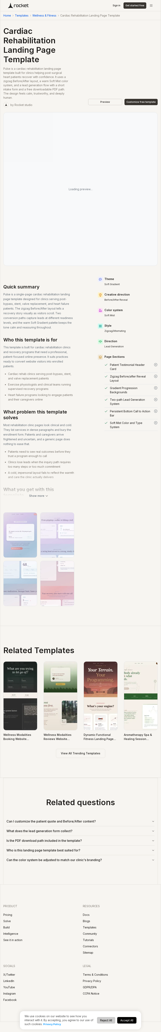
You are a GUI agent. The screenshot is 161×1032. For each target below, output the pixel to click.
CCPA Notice (91, 993)
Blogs (86, 921)
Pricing (7, 914)
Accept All (126, 1020)
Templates (21, 15)
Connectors (90, 946)
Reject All (106, 1020)
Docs (86, 914)
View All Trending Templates (80, 753)
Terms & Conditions (95, 974)
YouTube (9, 987)
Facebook (10, 999)
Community (90, 933)
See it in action (12, 940)
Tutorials (88, 940)
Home (7, 15)
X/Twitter (9, 974)
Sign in (116, 5)
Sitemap (88, 952)
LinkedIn (8, 981)
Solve (7, 921)
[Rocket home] (18, 5)
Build (6, 927)
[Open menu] (151, 5)
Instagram (9, 993)
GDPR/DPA (90, 987)
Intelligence (10, 933)
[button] (131, 367)
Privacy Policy (52, 1024)
